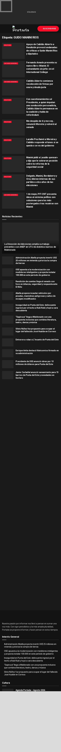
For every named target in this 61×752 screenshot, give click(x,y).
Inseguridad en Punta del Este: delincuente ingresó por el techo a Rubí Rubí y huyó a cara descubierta (37, 308)
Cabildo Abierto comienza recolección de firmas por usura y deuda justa (39, 84)
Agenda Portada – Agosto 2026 (30, 690)
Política (7, 45)
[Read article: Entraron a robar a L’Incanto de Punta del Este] (7, 342)
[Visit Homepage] (21, 28)
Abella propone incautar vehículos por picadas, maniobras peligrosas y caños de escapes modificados (35, 296)
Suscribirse (49, 29)
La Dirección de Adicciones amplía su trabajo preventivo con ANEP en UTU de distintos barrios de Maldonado (30, 247)
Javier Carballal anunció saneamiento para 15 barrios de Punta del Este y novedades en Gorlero (37, 375)
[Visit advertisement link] (30, 411)
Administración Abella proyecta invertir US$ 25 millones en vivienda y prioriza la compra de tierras (36, 260)
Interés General (10, 63)
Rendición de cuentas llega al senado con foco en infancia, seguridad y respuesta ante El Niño (36, 284)
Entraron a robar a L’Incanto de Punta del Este (37, 339)
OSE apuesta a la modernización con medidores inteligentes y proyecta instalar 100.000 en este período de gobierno (36, 272)
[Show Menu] (3, 28)
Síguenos (31, 12)
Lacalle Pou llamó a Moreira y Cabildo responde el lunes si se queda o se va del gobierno (42, 142)
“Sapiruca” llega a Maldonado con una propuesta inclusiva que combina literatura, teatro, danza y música (36, 320)
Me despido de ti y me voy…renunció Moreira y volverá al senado (41, 124)
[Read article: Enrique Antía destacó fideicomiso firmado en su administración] (7, 353)
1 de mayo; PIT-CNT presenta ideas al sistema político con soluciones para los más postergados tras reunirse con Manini (42, 200)
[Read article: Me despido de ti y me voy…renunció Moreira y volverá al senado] (13, 128)
